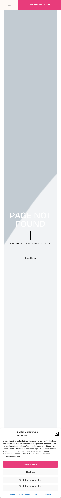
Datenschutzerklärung (33, 494)
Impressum (48, 494)
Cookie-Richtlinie (16, 494)
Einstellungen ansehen (30, 480)
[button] (56, 433)
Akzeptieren (30, 464)
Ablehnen (30, 472)
